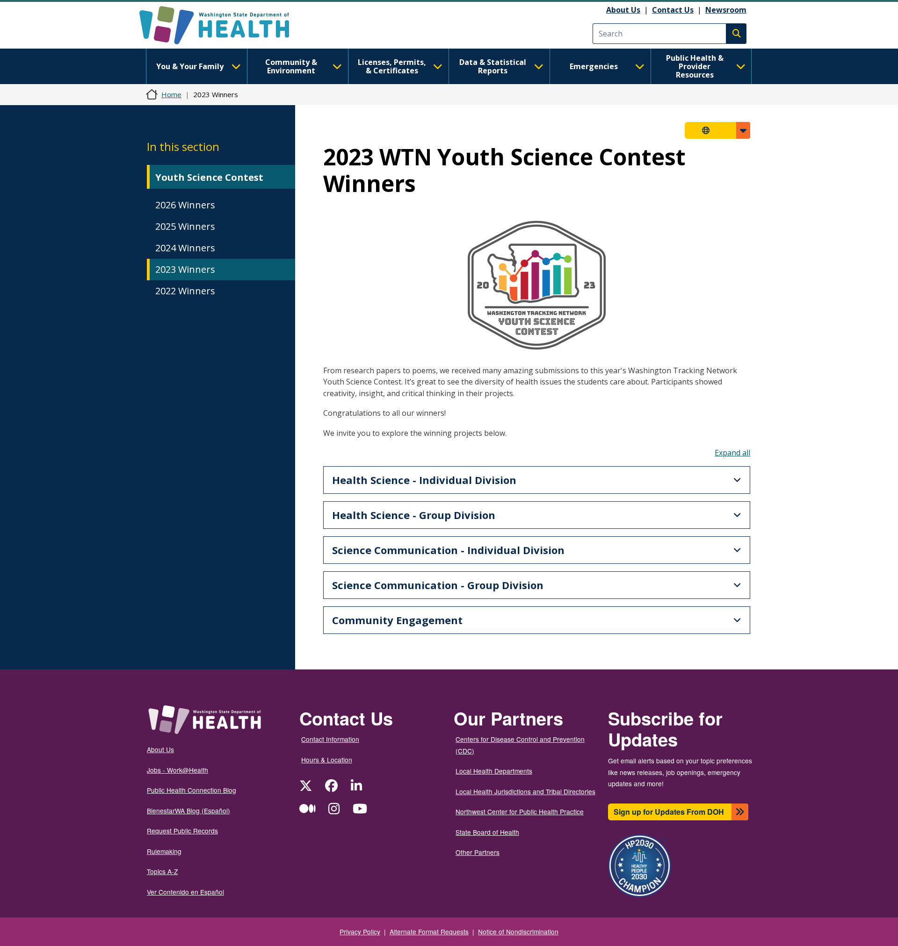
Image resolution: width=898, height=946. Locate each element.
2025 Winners (185, 226)
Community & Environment (291, 66)
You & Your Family (190, 66)
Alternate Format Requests (429, 931)
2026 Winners (186, 205)
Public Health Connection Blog (191, 790)
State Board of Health (487, 832)
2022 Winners (185, 291)
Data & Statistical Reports (492, 66)
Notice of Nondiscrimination (518, 931)
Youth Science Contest (209, 177)
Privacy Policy (360, 931)
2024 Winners (185, 248)
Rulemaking (164, 851)
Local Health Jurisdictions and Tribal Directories (525, 791)
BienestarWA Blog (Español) (188, 810)
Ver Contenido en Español (185, 891)
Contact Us (673, 10)
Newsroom (725, 10)
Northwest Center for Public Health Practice (520, 811)
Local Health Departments (494, 770)
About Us (623, 10)
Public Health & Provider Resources (695, 66)
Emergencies (594, 66)
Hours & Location (326, 759)
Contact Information (330, 739)
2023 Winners (185, 269)
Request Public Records (182, 830)
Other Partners (478, 852)
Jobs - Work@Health (177, 770)
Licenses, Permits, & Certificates (392, 66)
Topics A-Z (162, 871)
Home (171, 94)
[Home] (222, 25)
